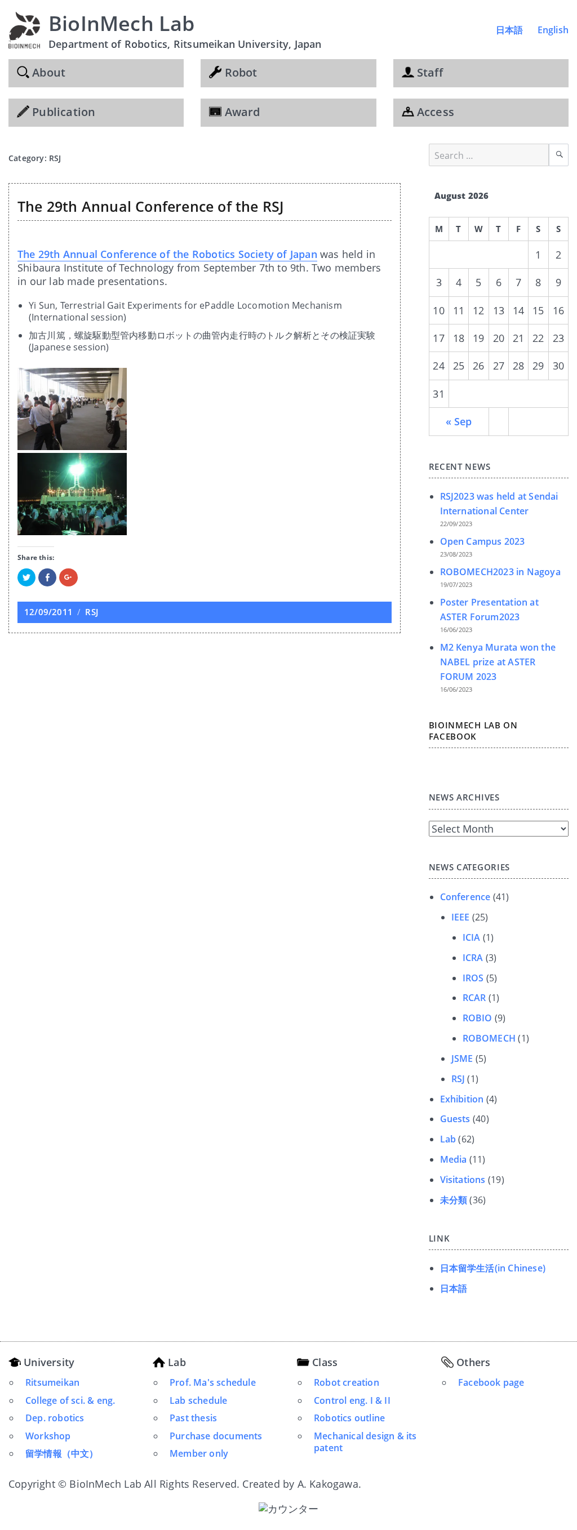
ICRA (473, 957)
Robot (239, 72)
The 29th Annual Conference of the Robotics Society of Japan (167, 254)
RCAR (474, 997)
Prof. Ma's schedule (213, 1382)
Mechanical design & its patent (365, 1442)
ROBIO (477, 1018)
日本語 (509, 30)
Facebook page (491, 1382)
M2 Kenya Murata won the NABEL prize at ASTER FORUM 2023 (498, 662)
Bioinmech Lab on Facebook (473, 730)
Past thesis (193, 1418)
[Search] (559, 155)
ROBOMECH (489, 1038)
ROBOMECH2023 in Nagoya (500, 572)
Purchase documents (216, 1436)
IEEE (460, 917)
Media (453, 1159)
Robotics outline (349, 1418)
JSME (462, 1058)
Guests (455, 1119)
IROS (473, 978)
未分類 (454, 1200)
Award (240, 111)
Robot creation (346, 1382)
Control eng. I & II (352, 1400)
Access (434, 111)
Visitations (463, 1179)
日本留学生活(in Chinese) (493, 1268)
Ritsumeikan (52, 1382)
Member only (199, 1453)
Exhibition (462, 1099)
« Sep (459, 421)
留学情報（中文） (62, 1453)
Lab (448, 1139)
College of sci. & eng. (70, 1400)
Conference (465, 897)
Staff (428, 72)
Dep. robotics (55, 1418)
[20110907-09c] (204, 494)
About (47, 72)
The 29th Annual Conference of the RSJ (150, 206)
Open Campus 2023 (482, 541)
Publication (62, 111)
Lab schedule (198, 1400)
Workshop (48, 1436)
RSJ (91, 611)
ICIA (472, 937)
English (553, 30)
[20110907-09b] (204, 409)
